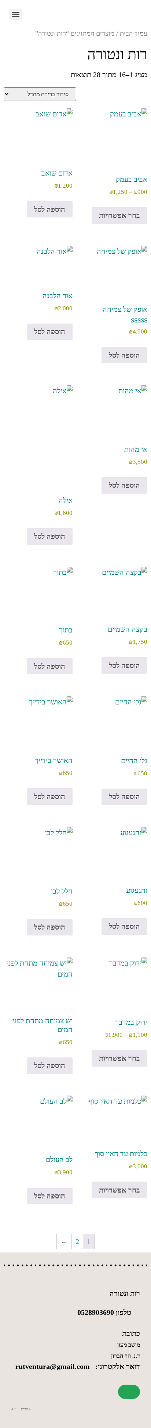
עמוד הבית (133, 33)
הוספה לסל (49, 209)
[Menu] (15, 14)
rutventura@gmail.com (52, 1366)
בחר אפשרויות (119, 215)
